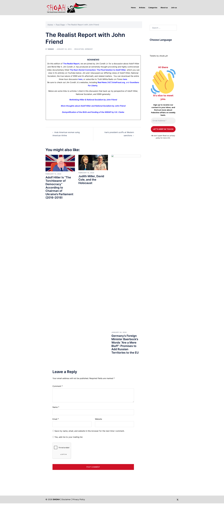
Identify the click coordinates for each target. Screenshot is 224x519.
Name (55, 407)
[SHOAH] (67, 7)
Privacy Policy (78, 499)
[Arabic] (151, 45)
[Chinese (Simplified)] (153, 45)
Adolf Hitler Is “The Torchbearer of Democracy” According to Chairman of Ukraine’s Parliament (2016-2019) (59, 187)
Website (98, 419)
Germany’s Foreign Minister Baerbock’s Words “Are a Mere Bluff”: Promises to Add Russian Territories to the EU (125, 344)
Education (79, 49)
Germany (89, 49)
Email (55, 419)
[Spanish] (167, 45)
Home (50, 24)
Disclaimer (66, 499)
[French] (160, 45)
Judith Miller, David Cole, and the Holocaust (91, 180)
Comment (57, 386)
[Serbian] (165, 45)
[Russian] (162, 45)
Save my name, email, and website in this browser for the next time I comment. (89, 431)
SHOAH (51, 49)
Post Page (60, 24)
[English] (158, 45)
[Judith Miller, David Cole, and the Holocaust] (93, 162)
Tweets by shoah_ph (159, 56)
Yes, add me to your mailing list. (68, 437)
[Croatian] (155, 45)
